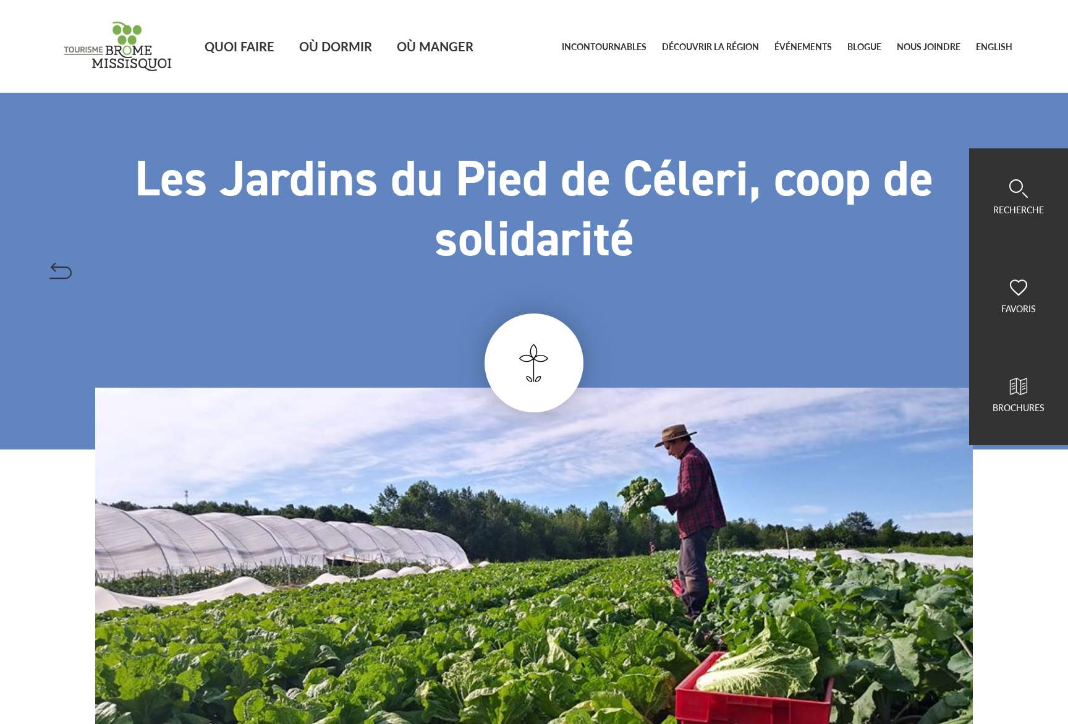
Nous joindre (928, 47)
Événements (803, 47)
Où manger (435, 46)
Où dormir (335, 46)
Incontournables (604, 47)
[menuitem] (994, 47)
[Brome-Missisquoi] (118, 46)
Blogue (864, 47)
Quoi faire (239, 46)
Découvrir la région (710, 47)
